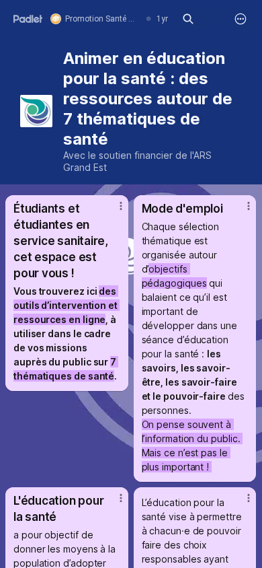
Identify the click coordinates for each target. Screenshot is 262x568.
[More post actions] (112, 211)
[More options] (240, 19)
